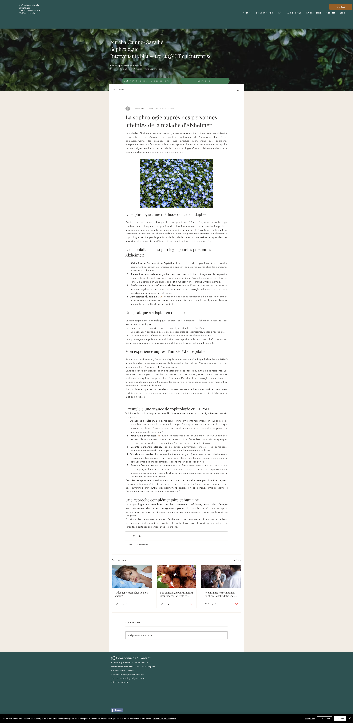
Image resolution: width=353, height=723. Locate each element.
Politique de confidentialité (164, 718)
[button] (237, 90)
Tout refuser (324, 718)
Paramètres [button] (310, 718)
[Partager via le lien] (147, 536)
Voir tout (237, 560)
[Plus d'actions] (226, 108)
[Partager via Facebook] (126, 536)
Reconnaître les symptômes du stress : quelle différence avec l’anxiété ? (220, 594)
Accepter (340, 718)
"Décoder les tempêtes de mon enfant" (131, 594)
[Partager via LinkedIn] (140, 536)
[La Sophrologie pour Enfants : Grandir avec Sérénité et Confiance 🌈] (176, 576)
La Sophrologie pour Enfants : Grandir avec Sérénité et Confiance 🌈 (176, 594)
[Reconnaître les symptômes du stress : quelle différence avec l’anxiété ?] (221, 576)
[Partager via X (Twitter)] (133, 536)
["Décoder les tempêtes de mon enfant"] (132, 576)
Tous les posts (118, 89)
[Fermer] (349, 718)
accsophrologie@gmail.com (131, 678)
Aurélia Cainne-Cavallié (29, 5)
